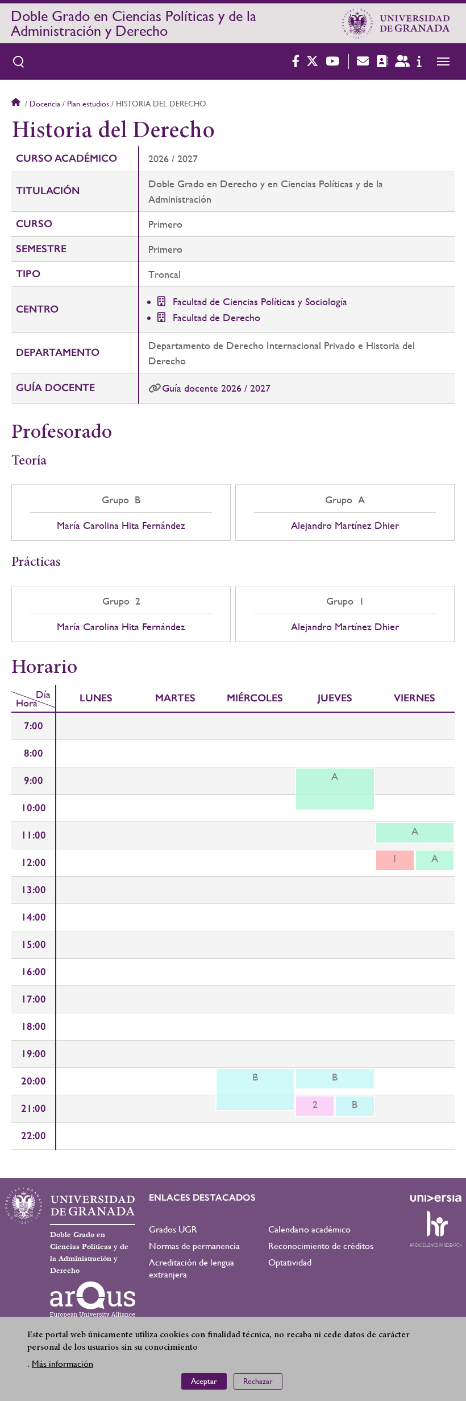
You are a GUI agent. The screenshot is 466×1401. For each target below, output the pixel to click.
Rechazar (258, 1381)
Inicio (17, 103)
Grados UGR (173, 1229)
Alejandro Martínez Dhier (345, 525)
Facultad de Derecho (216, 317)
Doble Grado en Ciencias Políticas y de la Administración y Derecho (133, 23)
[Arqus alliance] (92, 1299)
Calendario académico (309, 1229)
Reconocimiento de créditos (320, 1245)
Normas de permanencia (194, 1245)
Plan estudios (88, 103)
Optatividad (289, 1262)
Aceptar (204, 1381)
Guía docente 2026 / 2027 (216, 388)
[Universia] (435, 1198)
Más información (62, 1363)
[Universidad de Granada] (396, 23)
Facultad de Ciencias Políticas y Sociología (260, 301)
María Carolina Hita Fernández (121, 525)
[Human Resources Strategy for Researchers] (435, 1228)
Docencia (45, 103)
